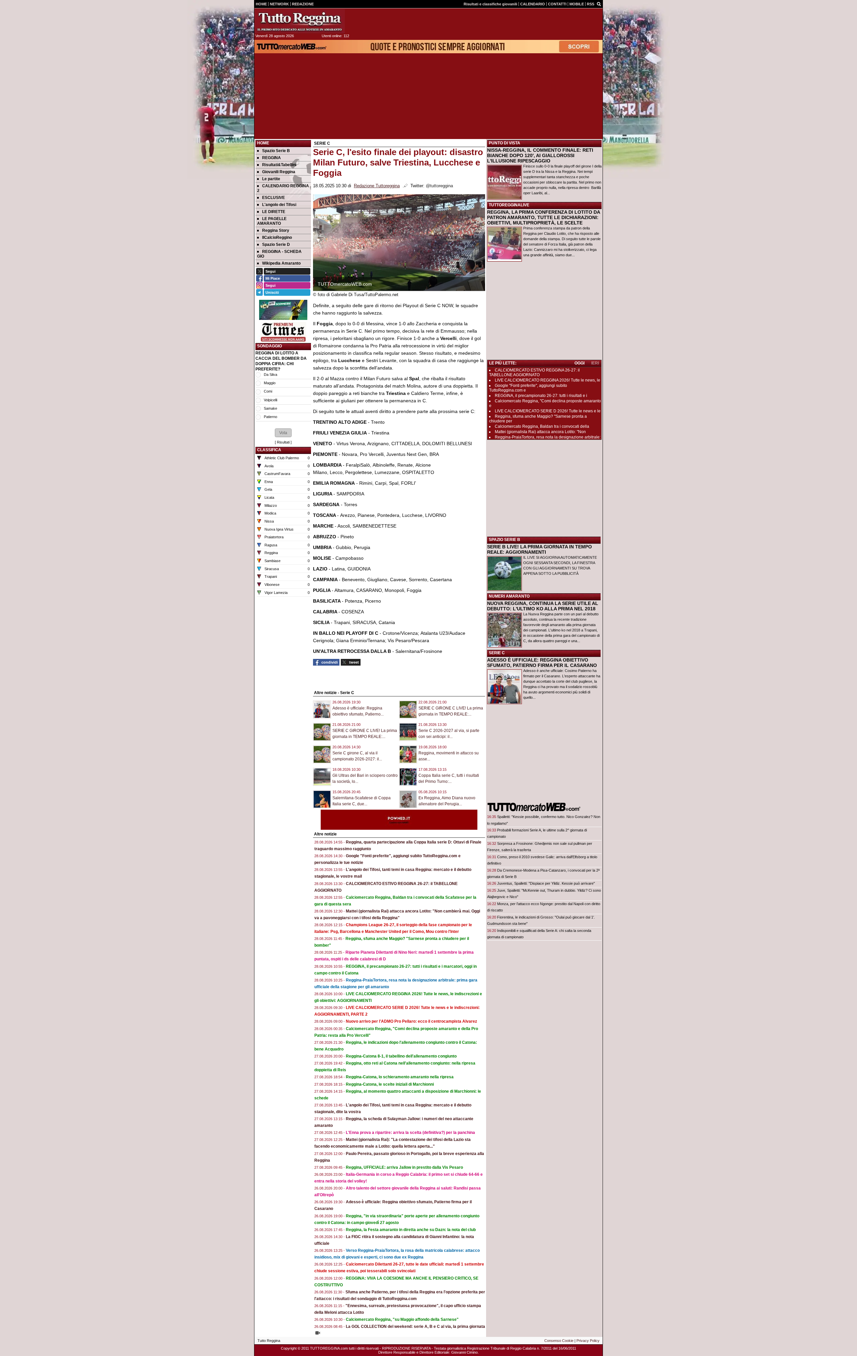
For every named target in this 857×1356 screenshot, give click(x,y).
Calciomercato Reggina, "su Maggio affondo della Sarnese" (402, 1319)
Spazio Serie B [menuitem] (276, 150)
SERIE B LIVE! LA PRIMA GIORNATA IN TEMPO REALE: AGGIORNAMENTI (539, 549)
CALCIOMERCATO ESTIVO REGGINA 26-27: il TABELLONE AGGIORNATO (534, 372)
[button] (283, 432)
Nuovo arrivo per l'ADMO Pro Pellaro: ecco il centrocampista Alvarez (411, 1021)
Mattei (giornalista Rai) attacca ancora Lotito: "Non (540, 431)
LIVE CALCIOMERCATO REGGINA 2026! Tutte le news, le (547, 380)
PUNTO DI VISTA (504, 143)
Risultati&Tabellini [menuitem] (279, 164)
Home (263, 143)
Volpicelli (270, 400)
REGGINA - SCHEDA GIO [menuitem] (279, 254)
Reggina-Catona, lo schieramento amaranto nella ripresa (400, 1077)
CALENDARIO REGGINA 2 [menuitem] (283, 188)
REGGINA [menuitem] (271, 157)
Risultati (283, 442)
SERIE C (497, 653)
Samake (270, 408)
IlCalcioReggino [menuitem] (277, 237)
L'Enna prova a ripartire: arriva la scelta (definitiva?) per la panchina (410, 1132)
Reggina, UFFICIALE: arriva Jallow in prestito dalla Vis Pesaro (404, 1167)
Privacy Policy (588, 1341)
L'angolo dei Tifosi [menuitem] (279, 204)
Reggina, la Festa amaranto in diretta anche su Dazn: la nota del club (411, 1229)
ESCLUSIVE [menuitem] (273, 197)
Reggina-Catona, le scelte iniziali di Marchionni (390, 1084)
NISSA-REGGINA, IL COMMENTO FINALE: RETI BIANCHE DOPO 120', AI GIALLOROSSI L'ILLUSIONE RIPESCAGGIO (540, 155)
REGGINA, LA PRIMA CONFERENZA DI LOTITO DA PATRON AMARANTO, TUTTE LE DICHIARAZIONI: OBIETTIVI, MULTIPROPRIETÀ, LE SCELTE (543, 217)
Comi (268, 391)
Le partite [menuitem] (271, 179)
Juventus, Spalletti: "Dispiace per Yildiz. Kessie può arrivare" (546, 883)
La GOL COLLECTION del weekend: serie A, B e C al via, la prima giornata (415, 1326)
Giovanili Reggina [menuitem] (278, 172)
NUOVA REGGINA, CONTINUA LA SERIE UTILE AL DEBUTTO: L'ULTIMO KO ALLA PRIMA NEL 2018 (542, 606)
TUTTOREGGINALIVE (509, 205)
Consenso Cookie (558, 1341)
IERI (595, 363)
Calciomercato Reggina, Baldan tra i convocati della (542, 426)
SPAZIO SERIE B (504, 539)
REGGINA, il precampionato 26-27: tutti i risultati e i (541, 395)
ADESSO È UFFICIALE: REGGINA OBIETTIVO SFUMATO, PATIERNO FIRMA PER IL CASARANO (542, 662)
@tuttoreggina (439, 186)
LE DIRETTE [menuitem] (273, 211)
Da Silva (270, 374)
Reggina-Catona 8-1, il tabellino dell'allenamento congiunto (401, 1056)
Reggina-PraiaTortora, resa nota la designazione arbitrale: (548, 437)
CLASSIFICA (269, 450)
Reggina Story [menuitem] (275, 230)
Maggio (270, 383)
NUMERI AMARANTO (509, 596)
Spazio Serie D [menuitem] (276, 244)
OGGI (579, 363)
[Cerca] (599, 4)
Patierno (270, 417)
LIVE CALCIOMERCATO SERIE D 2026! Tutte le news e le (548, 411)
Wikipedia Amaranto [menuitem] (281, 263)
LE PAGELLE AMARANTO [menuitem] (272, 221)
